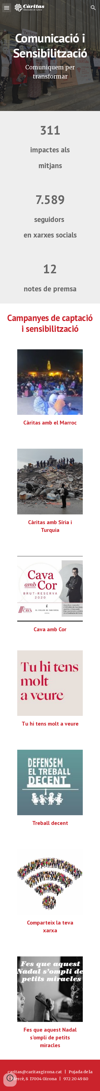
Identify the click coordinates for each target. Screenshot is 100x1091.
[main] (50, 55)
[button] (6, 7)
